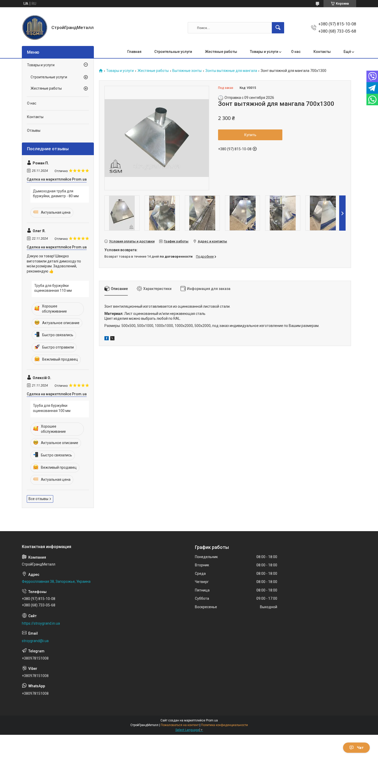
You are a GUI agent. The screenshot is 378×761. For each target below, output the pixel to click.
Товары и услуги (264, 52)
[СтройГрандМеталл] (35, 28)
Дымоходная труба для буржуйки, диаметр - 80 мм (56, 193)
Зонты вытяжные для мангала (231, 71)
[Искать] (278, 27)
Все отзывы (38, 499)
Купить (250, 135)
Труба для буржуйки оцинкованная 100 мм (51, 408)
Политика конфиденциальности (224, 725)
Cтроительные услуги (49, 77)
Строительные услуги (173, 52)
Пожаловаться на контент (180, 725)
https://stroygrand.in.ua (41, 623)
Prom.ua (212, 720)
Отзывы (33, 130)
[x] (112, 339)
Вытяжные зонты (187, 71)
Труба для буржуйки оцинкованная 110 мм (53, 288)
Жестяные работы (221, 52)
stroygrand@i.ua (35, 641)
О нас (296, 52)
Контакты (322, 52)
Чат (360, 748)
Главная (134, 52)
